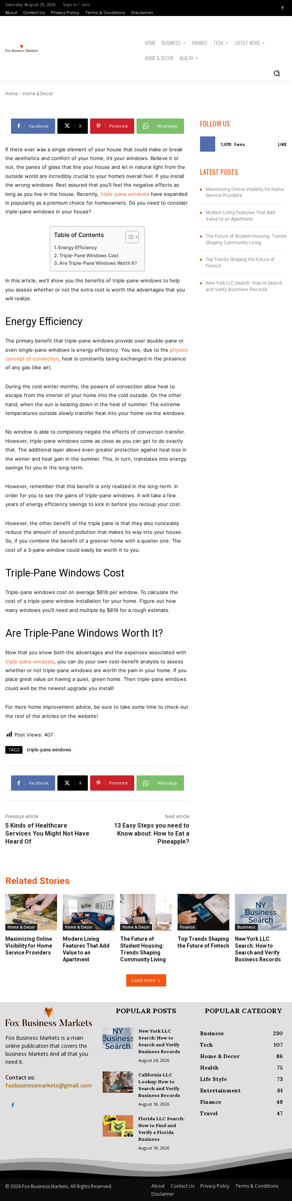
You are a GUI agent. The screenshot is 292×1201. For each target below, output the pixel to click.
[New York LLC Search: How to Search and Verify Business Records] (261, 912)
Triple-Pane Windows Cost (89, 255)
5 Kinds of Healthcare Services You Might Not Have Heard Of (47, 833)
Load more (144, 980)
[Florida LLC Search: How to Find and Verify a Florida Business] (118, 1126)
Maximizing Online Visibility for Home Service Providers (28, 946)
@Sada (45, 89)
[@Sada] (23, 89)
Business (246, 927)
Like (282, 144)
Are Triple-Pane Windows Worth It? (98, 263)
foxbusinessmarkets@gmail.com (48, 1085)
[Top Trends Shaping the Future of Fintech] (203, 912)
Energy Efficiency (77, 247)
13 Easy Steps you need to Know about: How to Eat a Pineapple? (151, 833)
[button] (276, 73)
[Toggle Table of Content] (128, 237)
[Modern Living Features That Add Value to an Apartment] (88, 912)
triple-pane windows (124, 194)
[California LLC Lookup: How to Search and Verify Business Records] (118, 1082)
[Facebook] (282, 8)
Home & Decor (21, 927)
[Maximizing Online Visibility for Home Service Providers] (31, 912)
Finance (187, 927)
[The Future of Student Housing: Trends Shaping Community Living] (146, 912)
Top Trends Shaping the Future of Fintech (203, 942)
